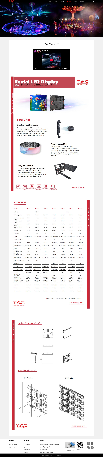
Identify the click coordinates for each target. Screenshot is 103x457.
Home (49, 1)
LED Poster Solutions (12, 447)
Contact (82, 1)
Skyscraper (26, 446)
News (75, 1)
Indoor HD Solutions (12, 446)
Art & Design (26, 452)
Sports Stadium (26, 447)
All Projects (26, 442)
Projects (62, 1)
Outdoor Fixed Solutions (13, 444)
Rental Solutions (11, 442)
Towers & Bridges (27, 449)
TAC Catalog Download (70, 450)
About (56, 1)
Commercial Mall (27, 444)
